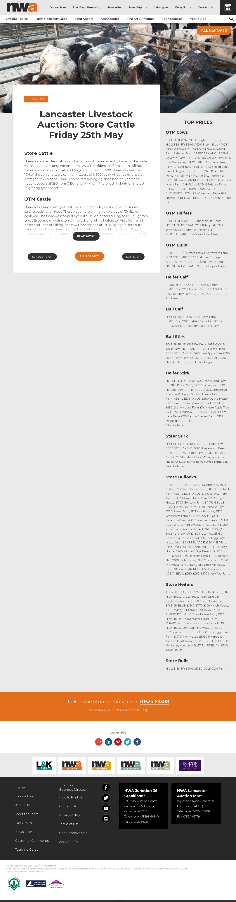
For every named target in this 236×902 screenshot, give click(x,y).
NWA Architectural (160, 765)
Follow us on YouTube (106, 808)
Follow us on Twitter (106, 798)
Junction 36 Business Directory (73, 787)
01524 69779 (191, 816)
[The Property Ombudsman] (45, 883)
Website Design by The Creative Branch (24, 872)
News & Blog (24, 796)
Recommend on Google (99, 742)
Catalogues (161, 7)
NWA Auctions (72, 765)
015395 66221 (139, 821)
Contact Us (205, 7)
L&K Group (44, 765)
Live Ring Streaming (86, 7)
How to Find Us (71, 797)
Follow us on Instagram (106, 819)
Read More (86, 236)
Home (20, 787)
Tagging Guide (27, 849)
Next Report (133, 256)
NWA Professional (131, 765)
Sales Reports (138, 7)
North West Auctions (22, 7)
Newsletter (114, 7)
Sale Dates (228, 7)
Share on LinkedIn (108, 742)
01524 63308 (154, 701)
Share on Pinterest (118, 742)
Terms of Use (69, 824)
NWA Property (101, 765)
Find (231, 19)
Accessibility (68, 842)
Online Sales (58, 7)
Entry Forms (183, 7)
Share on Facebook (137, 742)
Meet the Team (26, 814)
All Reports (214, 30)
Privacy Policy (69, 815)
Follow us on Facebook (106, 787)
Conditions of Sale (73, 833)
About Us (22, 805)
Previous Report (42, 256)
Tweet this (127, 742)
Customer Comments (32, 840)
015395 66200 (149, 816)
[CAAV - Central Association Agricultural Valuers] (14, 883)
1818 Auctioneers (190, 765)
